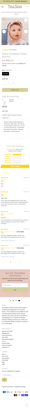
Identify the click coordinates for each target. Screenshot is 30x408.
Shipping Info (5, 333)
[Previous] (4, 31)
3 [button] (15, 262)
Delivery (14, 115)
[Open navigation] (2, 7)
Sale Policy (6, 118)
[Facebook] (10, 301)
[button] (6, 50)
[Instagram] (13, 301)
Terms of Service (7, 345)
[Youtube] (19, 301)
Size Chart (5, 111)
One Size (5, 74)
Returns (19, 115)
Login (3, 364)
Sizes (9, 115)
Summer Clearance (21, 1)
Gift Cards (5, 356)
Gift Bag (12, 100)
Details (5, 115)
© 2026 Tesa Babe (7, 387)
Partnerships (5, 358)
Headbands (9, 12)
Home (3, 12)
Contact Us (5, 347)
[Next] (26, 31)
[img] (4, 178)
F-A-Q (3, 341)
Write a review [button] (15, 166)
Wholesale (5, 360)
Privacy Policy (6, 343)
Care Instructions (7, 335)
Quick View (4, 106)
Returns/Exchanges (7, 339)
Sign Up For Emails (7, 331)
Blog (3, 362)
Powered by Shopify (20, 387)
